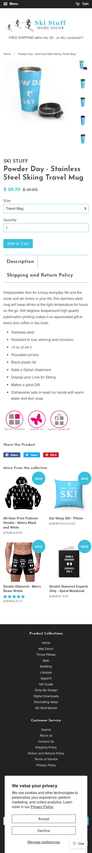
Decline (44, 830)
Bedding (46, 666)
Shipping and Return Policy (40, 275)
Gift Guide (46, 684)
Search (46, 729)
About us (46, 735)
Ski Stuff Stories (46, 708)
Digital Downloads (46, 696)
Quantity (10, 219)
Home (7, 54)
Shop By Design (46, 690)
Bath (46, 660)
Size (6, 200)
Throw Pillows (46, 654)
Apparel (46, 678)
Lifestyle (46, 672)
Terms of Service (46, 759)
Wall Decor (46, 648)
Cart (85, 3)
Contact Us (46, 741)
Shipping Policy (46, 747)
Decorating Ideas (46, 702)
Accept (43, 818)
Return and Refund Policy (46, 753)
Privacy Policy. (42, 806)
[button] (14, 596)
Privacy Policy (46, 765)
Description (20, 261)
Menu (13, 3)
